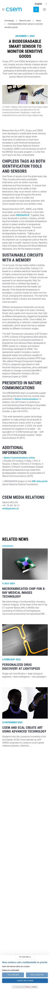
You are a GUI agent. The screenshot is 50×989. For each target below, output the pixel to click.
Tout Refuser (13, 975)
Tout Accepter (36, 975)
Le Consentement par (25, 987)
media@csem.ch (10, 508)
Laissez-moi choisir (25, 981)
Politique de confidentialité (10, 970)
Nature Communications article (19, 457)
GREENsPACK (22, 215)
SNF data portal (39, 481)
